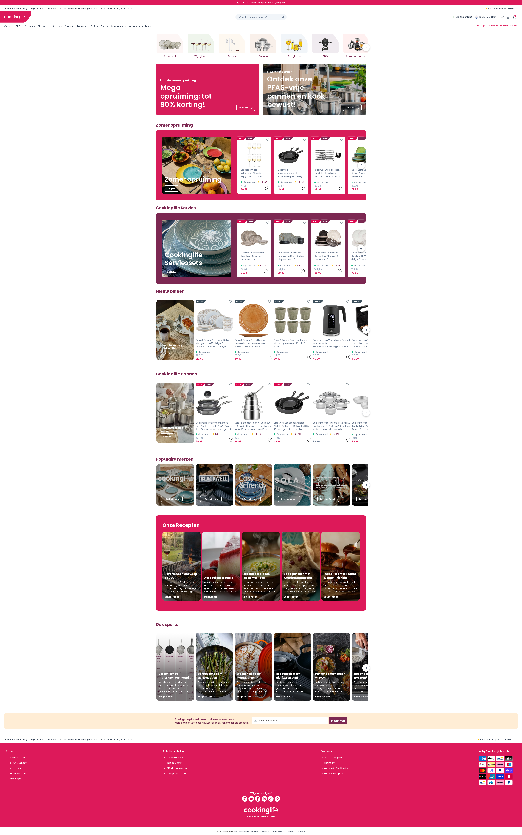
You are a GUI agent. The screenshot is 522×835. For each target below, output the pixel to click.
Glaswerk (43, 26)
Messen (81, 26)
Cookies (291, 831)
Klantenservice (17, 757)
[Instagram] (244, 799)
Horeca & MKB (174, 762)
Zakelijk (481, 25)
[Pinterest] (277, 799)
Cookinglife (228, 831)
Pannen (69, 26)
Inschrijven (338, 720)
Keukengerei (117, 26)
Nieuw (513, 25)
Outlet (7, 26)
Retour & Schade (18, 762)
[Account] (508, 17)
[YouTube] (251, 799)
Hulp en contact (463, 17)
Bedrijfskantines (174, 757)
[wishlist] (502, 17)
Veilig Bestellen (279, 831)
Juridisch (266, 831)
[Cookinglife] (14, 17)
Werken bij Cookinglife (336, 768)
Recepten (492, 25)
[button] (366, 47)
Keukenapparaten (139, 26)
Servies (29, 26)
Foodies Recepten (333, 773)
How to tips (15, 768)
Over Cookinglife (333, 757)
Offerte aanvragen (176, 768)
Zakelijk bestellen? (176, 773)
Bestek (56, 26)
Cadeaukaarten (17, 773)
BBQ (18, 26)
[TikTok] (271, 799)
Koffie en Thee (98, 26)
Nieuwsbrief (330, 762)
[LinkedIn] (264, 799)
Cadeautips (15, 778)
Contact (301, 831)
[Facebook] (257, 799)
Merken (504, 25)
